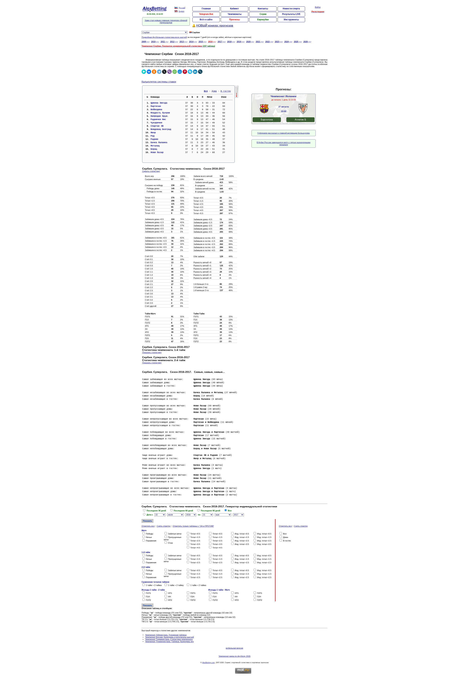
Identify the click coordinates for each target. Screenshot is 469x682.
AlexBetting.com (208, 662)
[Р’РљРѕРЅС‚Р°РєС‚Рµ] (149, 71)
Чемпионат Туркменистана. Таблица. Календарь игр (169, 641)
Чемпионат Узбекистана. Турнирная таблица (166, 635)
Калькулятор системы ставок (159, 81)
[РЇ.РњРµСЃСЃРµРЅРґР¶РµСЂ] (144, 71)
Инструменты (291, 19)
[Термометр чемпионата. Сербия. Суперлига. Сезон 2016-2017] (236, 97)
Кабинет (234, 8)
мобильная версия (234, 648)
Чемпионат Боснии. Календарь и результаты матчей (169, 637)
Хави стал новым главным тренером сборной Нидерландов (166, 21)
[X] (164, 71)
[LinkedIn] (195, 71)
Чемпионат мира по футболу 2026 (234, 656)
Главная (206, 8)
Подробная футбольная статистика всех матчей (164, 37)
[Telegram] (159, 71)
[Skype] (190, 71)
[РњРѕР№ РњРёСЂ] (180, 71)
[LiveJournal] (200, 71)
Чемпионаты (234, 14)
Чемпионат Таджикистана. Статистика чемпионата (169, 639)
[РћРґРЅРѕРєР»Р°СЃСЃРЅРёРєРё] (154, 71)
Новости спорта (291, 8)
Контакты (263, 8)
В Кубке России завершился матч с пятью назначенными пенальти (283, 143)
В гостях (226, 91)
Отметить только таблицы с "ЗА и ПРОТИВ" (193, 526)
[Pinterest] (185, 71)
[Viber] (169, 71)
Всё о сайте (206, 19)
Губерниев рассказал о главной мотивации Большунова (283, 133)
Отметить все (148, 526)
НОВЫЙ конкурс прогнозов (214, 25)
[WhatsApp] (174, 71)
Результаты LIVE (291, 14)
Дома (214, 91)
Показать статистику (152, 352)
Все (206, 91)
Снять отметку (164, 526)
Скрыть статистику (151, 171)
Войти (317, 7)
